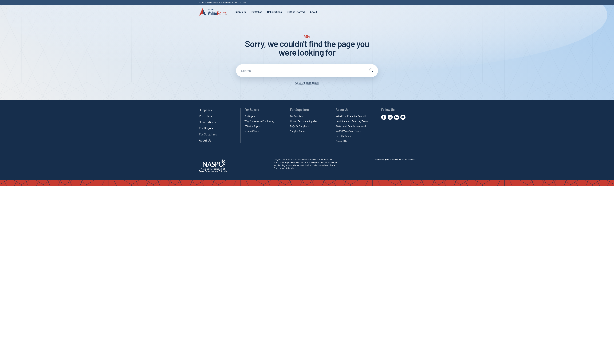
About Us (205, 140)
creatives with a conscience (402, 159)
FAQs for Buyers (252, 126)
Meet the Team (343, 136)
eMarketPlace (251, 131)
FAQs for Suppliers (299, 126)
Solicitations (274, 11)
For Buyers (206, 128)
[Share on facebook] (383, 117)
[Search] (371, 70)
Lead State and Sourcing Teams (352, 121)
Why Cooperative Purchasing (259, 121)
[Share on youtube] (402, 117)
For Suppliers (208, 134)
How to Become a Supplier (303, 121)
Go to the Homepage (307, 82)
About (313, 11)
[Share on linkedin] (396, 117)
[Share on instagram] (390, 117)
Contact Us (341, 141)
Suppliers (240, 11)
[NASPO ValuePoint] (213, 12)
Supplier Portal (297, 131)
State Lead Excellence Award (351, 126)
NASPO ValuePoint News (348, 131)
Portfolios (256, 11)
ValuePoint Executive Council (351, 116)
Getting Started (296, 11)
